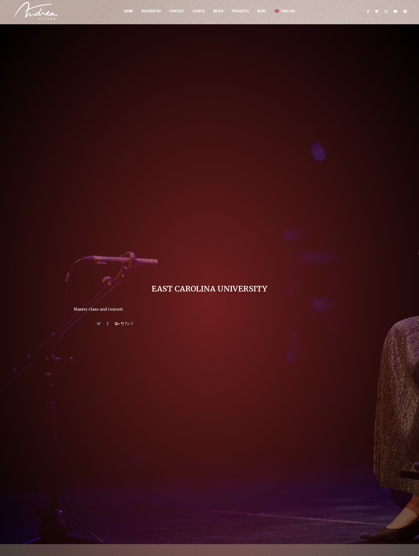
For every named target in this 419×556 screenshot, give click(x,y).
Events (199, 10)
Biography (151, 10)
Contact (177, 10)
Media (218, 10)
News (261, 10)
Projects (240, 10)
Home (128, 10)
